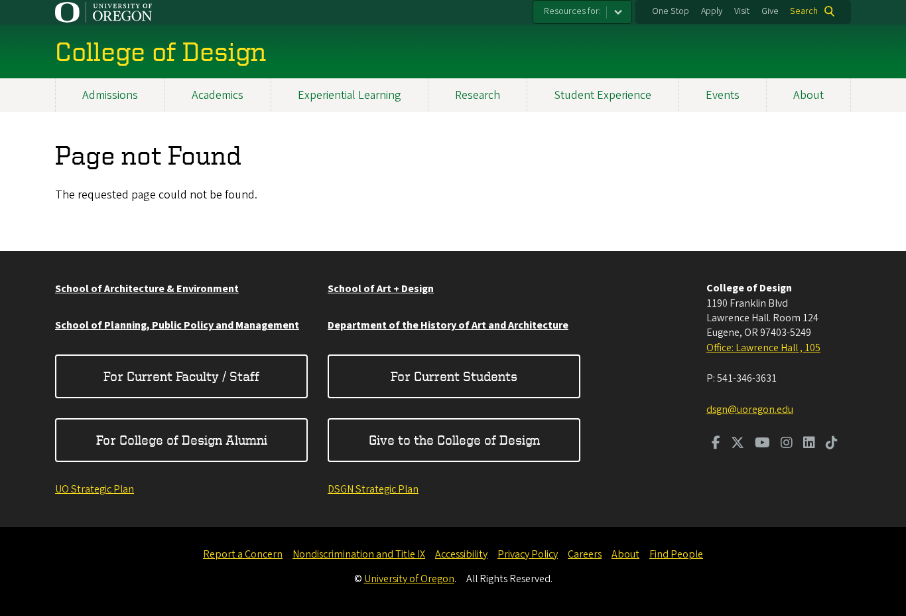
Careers (585, 554)
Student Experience (602, 95)
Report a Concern (243, 554)
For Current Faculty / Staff (181, 376)
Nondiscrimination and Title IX (358, 554)
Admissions (110, 95)
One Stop (670, 11)
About (808, 95)
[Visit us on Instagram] (786, 444)
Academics (217, 95)
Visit (741, 11)
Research (477, 95)
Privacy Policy (527, 554)
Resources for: (572, 11)
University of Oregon (409, 579)
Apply (711, 11)
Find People (676, 554)
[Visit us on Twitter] (737, 444)
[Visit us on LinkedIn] (809, 444)
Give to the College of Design (454, 439)
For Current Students (454, 376)
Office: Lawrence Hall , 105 (763, 348)
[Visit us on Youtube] (762, 444)
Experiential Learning (349, 95)
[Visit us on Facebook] (716, 444)
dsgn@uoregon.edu (749, 409)
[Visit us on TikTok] (831, 444)
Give (770, 11)
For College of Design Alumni (181, 439)
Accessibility (461, 554)
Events (723, 95)
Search (804, 11)
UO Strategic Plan (94, 489)
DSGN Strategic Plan (373, 489)
